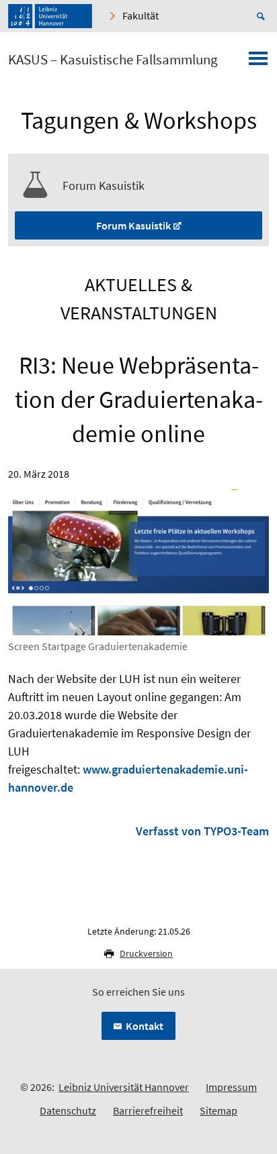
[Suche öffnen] (263, 16)
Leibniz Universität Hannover (123, 1087)
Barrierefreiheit (148, 1110)
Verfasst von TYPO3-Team (202, 831)
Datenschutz (68, 1110)
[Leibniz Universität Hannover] (50, 16)
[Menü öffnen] (258, 62)
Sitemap (218, 1110)
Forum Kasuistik (133, 225)
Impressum (231, 1087)
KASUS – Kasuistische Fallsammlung (113, 60)
